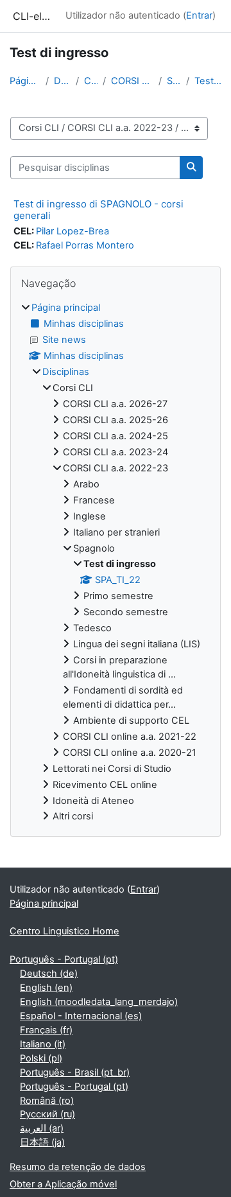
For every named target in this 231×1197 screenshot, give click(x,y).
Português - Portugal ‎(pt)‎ (64, 959)
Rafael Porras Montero (85, 245)
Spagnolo (174, 81)
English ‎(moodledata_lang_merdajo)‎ (99, 1002)
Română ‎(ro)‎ (47, 1100)
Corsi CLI (91, 81)
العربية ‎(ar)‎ (42, 1128)
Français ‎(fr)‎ (46, 1030)
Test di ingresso (207, 81)
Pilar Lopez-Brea (72, 231)
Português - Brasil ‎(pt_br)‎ (75, 1072)
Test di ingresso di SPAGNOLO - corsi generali (98, 210)
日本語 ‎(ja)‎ (42, 1142)
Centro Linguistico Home (64, 931)
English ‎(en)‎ (46, 987)
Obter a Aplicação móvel (63, 1184)
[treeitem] (115, 562)
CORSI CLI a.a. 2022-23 (132, 81)
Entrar (199, 15)
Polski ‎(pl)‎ (41, 1058)
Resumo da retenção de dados (78, 1167)
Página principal (25, 81)
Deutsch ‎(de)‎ (49, 973)
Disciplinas (62, 81)
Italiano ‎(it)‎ (42, 1044)
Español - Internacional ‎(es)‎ (81, 1016)
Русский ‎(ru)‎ (47, 1114)
